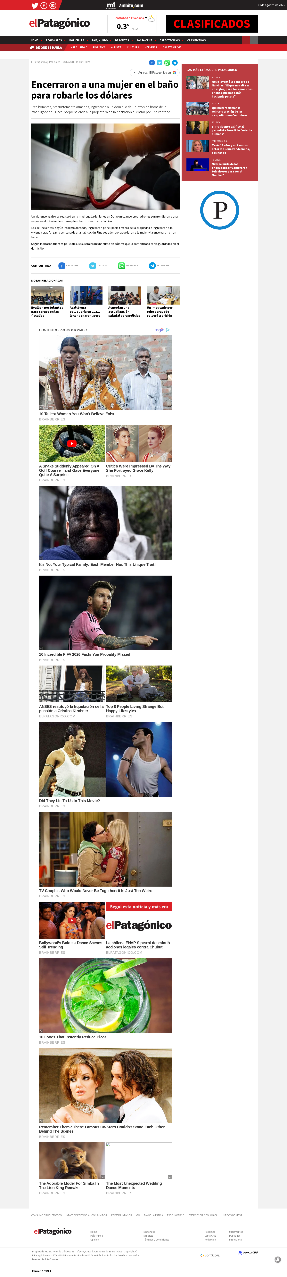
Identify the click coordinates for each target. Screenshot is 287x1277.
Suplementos (236, 1231)
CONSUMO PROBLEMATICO (46, 1215)
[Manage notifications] (278, 1260)
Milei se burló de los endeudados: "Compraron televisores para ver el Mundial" (229, 169)
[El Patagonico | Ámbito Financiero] (131, 5)
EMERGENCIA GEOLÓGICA (203, 1215)
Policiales (76, 40)
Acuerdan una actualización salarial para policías (124, 311)
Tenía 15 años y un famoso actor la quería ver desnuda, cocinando (231, 149)
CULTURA (133, 47)
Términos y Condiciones (156, 1239)
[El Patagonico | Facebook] (43, 5)
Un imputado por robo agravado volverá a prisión (160, 311)
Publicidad (235, 1235)
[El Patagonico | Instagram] (52, 5)
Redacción (210, 1239)
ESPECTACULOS (219, 141)
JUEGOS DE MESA (232, 1215)
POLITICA (99, 47)
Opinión (94, 1239)
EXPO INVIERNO (175, 1215)
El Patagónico (39, 62)
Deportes (122, 40)
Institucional (235, 1239)
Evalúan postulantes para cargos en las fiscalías (47, 311)
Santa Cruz (144, 40)
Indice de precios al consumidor (86, 1215)
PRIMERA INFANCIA (121, 1215)
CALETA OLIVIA (172, 47)
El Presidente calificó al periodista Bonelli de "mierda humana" (232, 130)
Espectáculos (170, 40)
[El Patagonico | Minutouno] (111, 5)
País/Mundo (100, 40)
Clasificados (196, 40)
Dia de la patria (153, 1215)
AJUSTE (116, 47)
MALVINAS (150, 47)
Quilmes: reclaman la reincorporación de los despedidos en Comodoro (229, 111)
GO (138, 1215)
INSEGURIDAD (78, 47)
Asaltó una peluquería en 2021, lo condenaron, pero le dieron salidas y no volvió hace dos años (86, 315)
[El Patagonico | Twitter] (34, 5)
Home (34, 40)
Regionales (54, 40)
